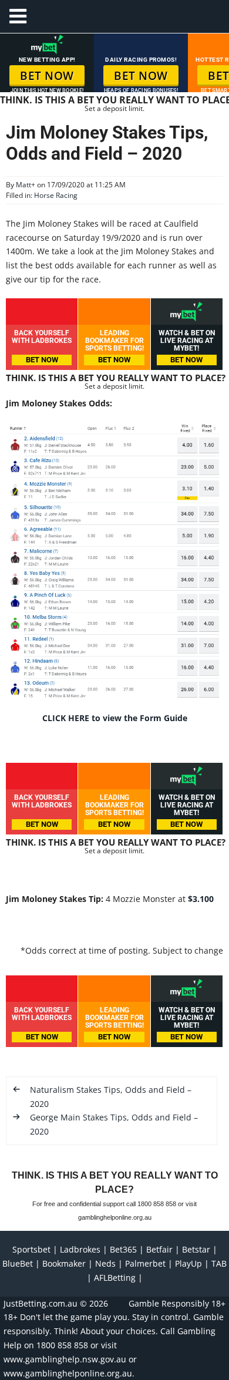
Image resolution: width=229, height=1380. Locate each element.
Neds (105, 1263)
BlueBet (17, 1263)
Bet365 (123, 1249)
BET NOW (47, 75)
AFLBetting (115, 1277)
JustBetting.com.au (41, 1303)
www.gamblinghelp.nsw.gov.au (65, 1359)
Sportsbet (31, 1249)
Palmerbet (145, 1263)
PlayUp (188, 1263)
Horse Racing (56, 195)
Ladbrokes (80, 1249)
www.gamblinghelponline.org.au (68, 1373)
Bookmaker (64, 1263)
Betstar (196, 1249)
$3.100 (201, 898)
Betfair (159, 1249)
